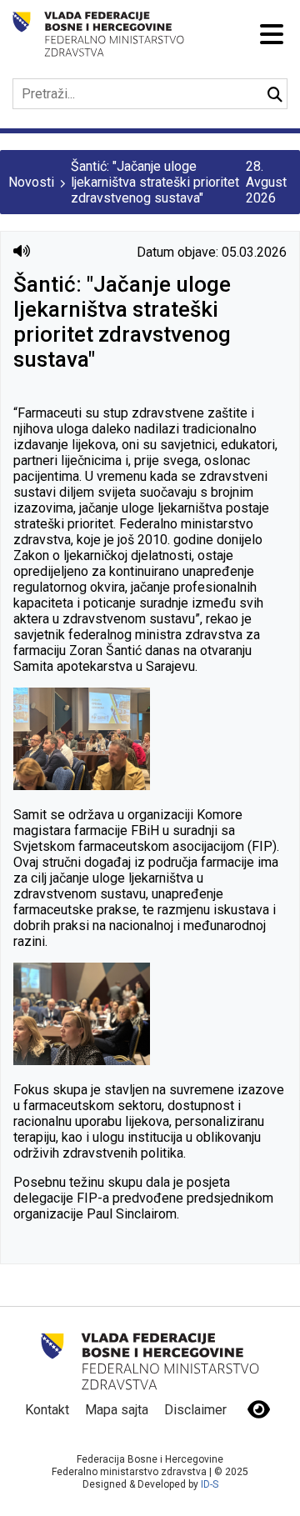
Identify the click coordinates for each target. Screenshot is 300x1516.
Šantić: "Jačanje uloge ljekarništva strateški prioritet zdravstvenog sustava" (155, 182)
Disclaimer (195, 1410)
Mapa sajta (116, 1410)
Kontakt (47, 1410)
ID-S (209, 1484)
